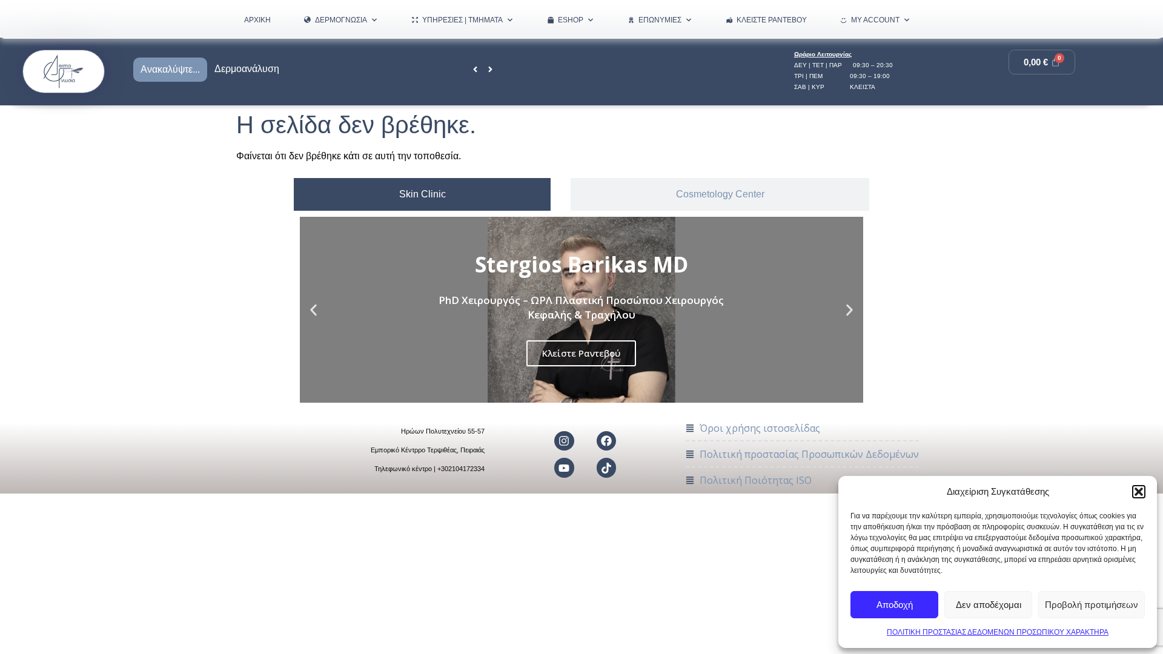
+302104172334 (461, 468)
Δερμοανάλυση (246, 69)
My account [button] (875, 20)
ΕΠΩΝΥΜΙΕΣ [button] (659, 20)
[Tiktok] (606, 467)
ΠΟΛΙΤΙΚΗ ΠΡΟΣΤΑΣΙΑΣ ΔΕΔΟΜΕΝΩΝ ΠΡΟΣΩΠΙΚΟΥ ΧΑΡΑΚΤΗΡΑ (997, 632)
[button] (1139, 492)
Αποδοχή (894, 605)
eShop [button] (570, 20)
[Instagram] (564, 441)
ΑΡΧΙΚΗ (257, 20)
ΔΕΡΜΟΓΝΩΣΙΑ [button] (341, 20)
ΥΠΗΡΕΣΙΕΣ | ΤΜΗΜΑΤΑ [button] (462, 20)
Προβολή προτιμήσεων (1091, 605)
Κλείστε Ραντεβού (772, 20)
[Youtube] (564, 467)
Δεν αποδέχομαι (988, 605)
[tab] (422, 194)
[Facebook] (606, 441)
